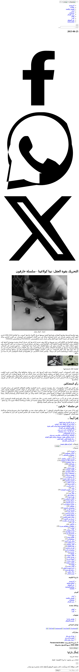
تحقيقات (71, 600)
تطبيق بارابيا (70, 619)
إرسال (57, 670)
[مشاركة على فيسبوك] (39, 111)
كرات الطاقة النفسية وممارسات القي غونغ (60, 426)
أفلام (72, 609)
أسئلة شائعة (70, 583)
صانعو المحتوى (69, 587)
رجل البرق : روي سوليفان (66, 431)
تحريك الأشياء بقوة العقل (66, 422)
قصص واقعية (70, 598)
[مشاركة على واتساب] (39, 189)
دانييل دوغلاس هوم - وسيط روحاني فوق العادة (59, 437)
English (72, 588)
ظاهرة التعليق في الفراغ (66, 428)
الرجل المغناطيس (68, 433)
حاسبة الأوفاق (70, 621)
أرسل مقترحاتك (69, 640)
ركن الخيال (70, 601)
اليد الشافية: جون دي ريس (66, 430)
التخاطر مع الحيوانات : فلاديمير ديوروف (62, 435)
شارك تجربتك (70, 636)
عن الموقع (71, 585)
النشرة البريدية (69, 638)
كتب (73, 611)
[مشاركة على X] (39, 266)
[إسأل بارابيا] (73, 648)
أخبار (72, 596)
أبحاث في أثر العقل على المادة (64, 424)
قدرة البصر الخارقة (68, 440)
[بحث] (65, 2)
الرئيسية (71, 581)
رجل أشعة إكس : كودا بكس (65, 439)
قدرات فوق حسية (66, 444)
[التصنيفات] (72, 2)
